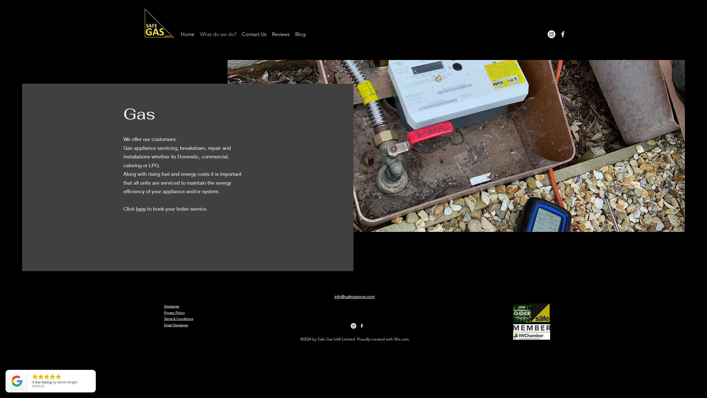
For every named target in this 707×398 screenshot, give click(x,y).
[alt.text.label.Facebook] (563, 34)
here (141, 209)
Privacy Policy (174, 313)
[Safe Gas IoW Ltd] (551, 34)
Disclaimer (171, 306)
